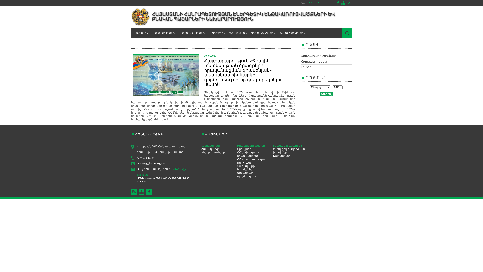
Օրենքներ (244, 149)
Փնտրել (326, 94)
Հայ (303, 2)
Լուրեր (306, 67)
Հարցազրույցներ (314, 61)
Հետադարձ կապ (151, 134)
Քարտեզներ (282, 156)
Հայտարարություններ (319, 55)
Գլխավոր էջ (140, 33)
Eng (318, 2)
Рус (311, 2)
